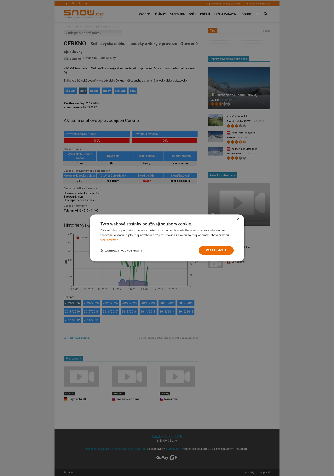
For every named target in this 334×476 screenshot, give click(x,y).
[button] (121, 250)
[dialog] (167, 238)
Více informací (109, 240)
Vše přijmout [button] (216, 250)
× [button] (238, 219)
